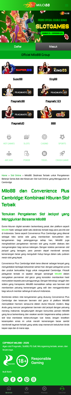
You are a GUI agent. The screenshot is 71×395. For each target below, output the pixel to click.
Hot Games (9, 143)
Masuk (53, 46)
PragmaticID (17, 123)
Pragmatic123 (53, 101)
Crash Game (62, 160)
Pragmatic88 (18, 101)
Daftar (18, 46)
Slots (27, 143)
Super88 (17, 79)
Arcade (9, 160)
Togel (44, 160)
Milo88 (5, 229)
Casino (44, 143)
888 (53, 123)
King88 (53, 79)
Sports (62, 143)
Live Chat (62, 393)
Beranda (9, 393)
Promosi (44, 393)
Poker (26, 160)
